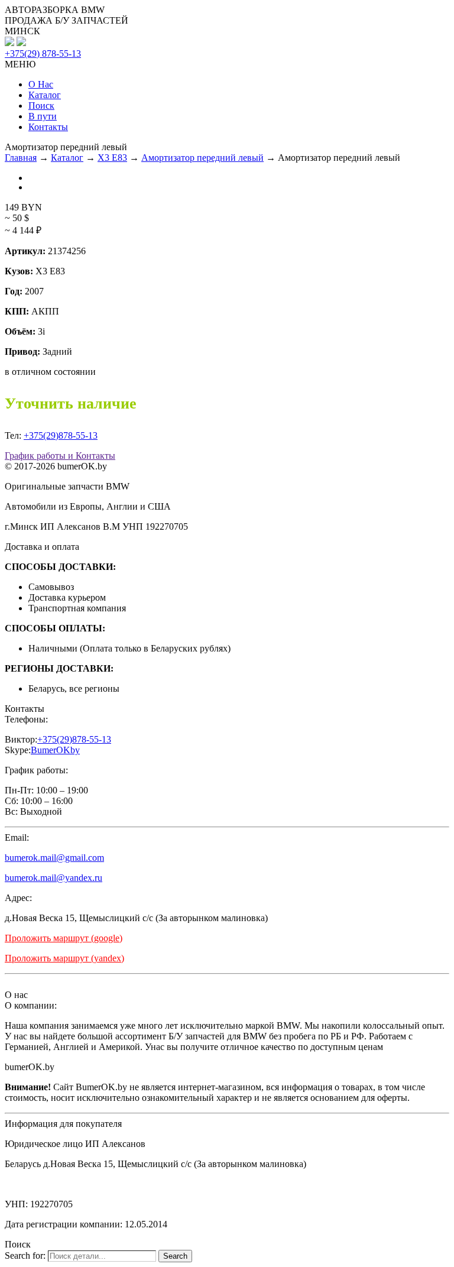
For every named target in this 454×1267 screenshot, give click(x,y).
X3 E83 (112, 158)
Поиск (41, 106)
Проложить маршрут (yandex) (64, 958)
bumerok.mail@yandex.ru (53, 878)
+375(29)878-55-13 (61, 435)
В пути (42, 116)
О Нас (40, 84)
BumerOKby (55, 750)
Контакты (48, 127)
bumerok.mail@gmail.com (54, 858)
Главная (21, 158)
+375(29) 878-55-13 (43, 53)
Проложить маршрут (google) (63, 938)
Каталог (44, 95)
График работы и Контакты (60, 456)
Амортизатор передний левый (202, 158)
